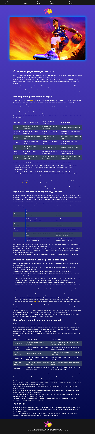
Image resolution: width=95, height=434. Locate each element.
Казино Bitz (25, 183)
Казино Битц (33, 100)
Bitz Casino (36, 301)
